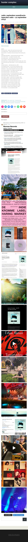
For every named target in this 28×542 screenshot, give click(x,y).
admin (17, 22)
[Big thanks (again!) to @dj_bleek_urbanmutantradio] (14, 343)
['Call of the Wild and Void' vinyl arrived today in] (14, 239)
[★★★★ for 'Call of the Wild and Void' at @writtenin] (14, 265)
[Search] (25, 519)
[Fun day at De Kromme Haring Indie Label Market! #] (14, 187)
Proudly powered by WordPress (14, 535)
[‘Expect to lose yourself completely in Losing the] (14, 161)
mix (2, 93)
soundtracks (14, 93)
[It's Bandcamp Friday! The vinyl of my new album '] (14, 422)
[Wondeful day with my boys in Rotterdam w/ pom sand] (14, 474)
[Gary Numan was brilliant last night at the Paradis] (14, 500)
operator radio (8, 93)
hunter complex (8, 2)
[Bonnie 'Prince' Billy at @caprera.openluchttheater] (14, 395)
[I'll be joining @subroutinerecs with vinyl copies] (14, 213)
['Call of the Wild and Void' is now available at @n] (14, 135)
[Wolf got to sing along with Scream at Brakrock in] (14, 369)
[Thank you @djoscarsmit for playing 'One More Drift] (14, 448)
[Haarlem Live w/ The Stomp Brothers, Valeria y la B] (14, 291)
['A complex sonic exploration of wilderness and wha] (14, 317)
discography (22, 22)
